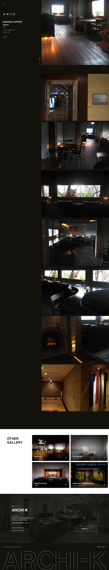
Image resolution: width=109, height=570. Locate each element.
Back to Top (100, 546)
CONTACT (84, 529)
